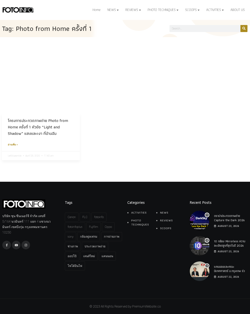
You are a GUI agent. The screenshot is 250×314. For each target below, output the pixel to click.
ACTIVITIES (213, 10)
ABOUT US (237, 10)
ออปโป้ (72, 256)
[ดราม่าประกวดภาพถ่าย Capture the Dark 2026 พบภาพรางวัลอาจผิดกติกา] (199, 220)
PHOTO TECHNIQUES (162, 10)
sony (70, 236)
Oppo (108, 227)
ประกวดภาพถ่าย (95, 246)
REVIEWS (131, 10)
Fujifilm (93, 227)
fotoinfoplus (75, 227)
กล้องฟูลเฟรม (88, 236)
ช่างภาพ (73, 246)
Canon (72, 217)
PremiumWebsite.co (146, 306)
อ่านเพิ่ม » (13, 144)
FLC (85, 217)
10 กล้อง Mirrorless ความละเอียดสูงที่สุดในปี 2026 (230, 243)
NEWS (111, 10)
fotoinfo (99, 217)
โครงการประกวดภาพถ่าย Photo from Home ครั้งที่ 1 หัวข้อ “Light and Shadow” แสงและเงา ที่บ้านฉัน (38, 127)
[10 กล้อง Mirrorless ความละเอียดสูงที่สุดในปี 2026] (199, 246)
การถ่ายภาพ (111, 236)
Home (97, 10)
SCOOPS (191, 10)
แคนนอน (107, 256)
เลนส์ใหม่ (89, 256)
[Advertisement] (125, 66)
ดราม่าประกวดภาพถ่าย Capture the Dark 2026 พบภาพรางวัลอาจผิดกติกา (229, 220)
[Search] (243, 28)
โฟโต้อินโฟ (75, 266)
